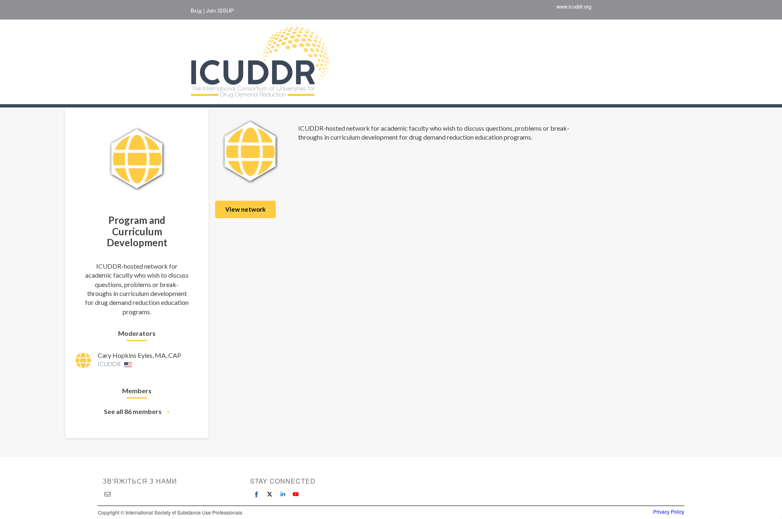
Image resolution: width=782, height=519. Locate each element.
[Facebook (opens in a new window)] (256, 494)
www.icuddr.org (573, 6)
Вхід (196, 10)
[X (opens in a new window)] (270, 494)
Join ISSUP (220, 10)
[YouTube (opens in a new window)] (296, 494)
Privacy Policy (668, 511)
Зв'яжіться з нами (140, 481)
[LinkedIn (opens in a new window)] (283, 494)
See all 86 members (133, 411)
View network (245, 209)
